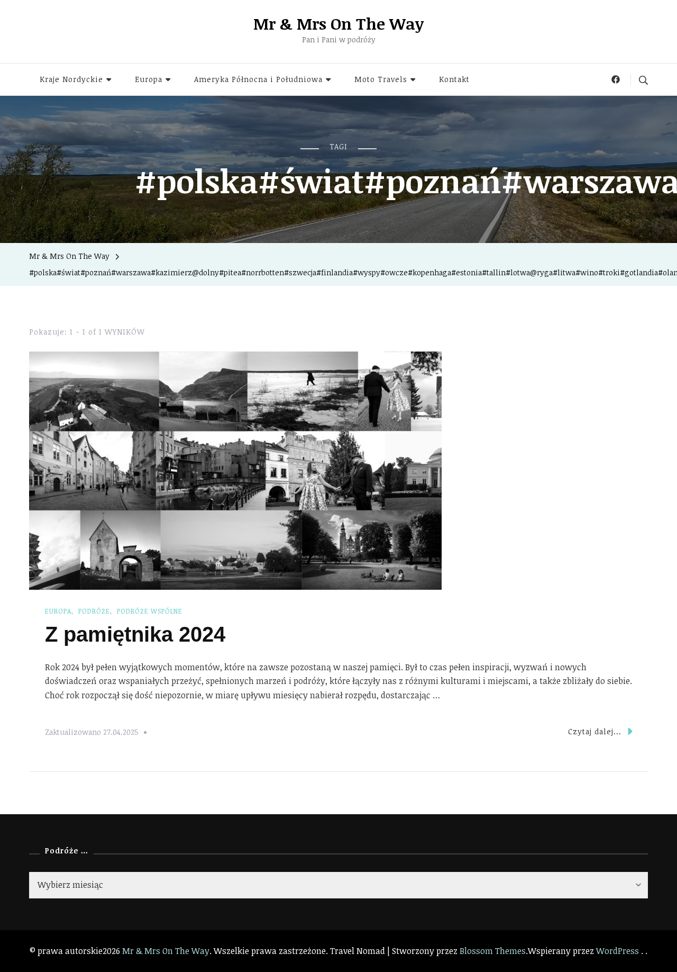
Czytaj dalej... (594, 731)
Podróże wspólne (149, 611)
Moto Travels (380, 79)
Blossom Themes (493, 951)
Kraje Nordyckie (71, 79)
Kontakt (454, 79)
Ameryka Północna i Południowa (258, 79)
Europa (148, 79)
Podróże (94, 611)
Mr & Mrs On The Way (338, 23)
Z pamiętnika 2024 (135, 634)
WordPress (617, 951)
